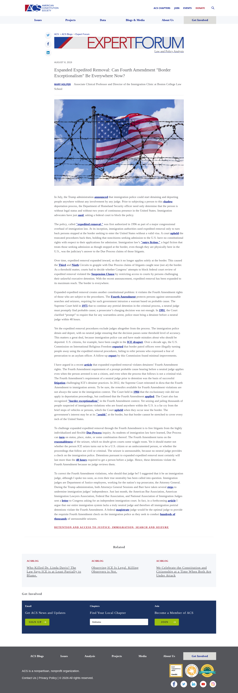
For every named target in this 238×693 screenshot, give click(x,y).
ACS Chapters (162, 8)
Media (143, 656)
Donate (200, 8)
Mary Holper (62, 84)
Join (176, 8)
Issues (64, 656)
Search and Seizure (152, 527)
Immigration (122, 527)
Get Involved (200, 656)
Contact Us (29, 678)
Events (187, 8)
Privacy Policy (48, 678)
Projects (117, 656)
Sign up (35, 622)
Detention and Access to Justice (82, 527)
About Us (169, 656)
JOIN (164, 622)
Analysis (90, 656)
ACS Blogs (37, 656)
